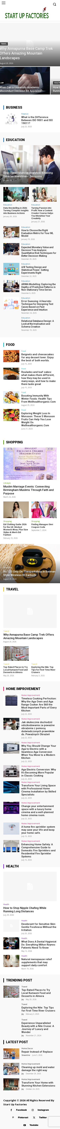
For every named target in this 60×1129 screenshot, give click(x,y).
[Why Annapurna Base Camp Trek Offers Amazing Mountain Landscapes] (30, 611)
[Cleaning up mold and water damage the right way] (11, 1069)
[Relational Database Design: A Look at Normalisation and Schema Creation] (11, 323)
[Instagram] (33, 1110)
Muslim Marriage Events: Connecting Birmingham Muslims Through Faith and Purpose (28, 490)
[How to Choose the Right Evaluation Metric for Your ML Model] (11, 232)
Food (23, 351)
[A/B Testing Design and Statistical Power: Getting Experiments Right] (11, 269)
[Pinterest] (13, 1118)
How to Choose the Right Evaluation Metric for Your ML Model (37, 233)
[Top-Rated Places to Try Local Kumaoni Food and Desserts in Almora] (16, 653)
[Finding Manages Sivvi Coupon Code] (44, 509)
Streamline (26, 1055)
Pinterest (23, 1117)
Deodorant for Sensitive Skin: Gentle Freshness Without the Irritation (38, 927)
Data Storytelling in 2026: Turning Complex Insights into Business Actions (15, 210)
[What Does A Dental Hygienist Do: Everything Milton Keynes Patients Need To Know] (11, 943)
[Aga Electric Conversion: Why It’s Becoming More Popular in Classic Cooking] (11, 771)
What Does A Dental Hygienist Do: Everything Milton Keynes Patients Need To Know (38, 944)
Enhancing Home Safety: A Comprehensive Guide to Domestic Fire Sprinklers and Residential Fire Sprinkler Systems (38, 850)
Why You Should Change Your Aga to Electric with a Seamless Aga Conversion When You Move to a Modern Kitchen (38, 751)
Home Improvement (30, 695)
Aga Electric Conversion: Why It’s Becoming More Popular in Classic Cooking (38, 772)
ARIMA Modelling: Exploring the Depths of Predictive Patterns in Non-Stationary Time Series (38, 287)
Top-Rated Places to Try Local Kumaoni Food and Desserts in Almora (15, 670)
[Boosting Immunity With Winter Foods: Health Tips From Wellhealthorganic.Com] (11, 397)
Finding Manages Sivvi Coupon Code (42, 525)
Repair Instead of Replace (37, 1051)
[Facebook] (11, 1110)
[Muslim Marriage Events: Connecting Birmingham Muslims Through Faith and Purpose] (30, 464)
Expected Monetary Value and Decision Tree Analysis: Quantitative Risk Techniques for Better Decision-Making (38, 251)
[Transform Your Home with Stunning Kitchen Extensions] (11, 1084)
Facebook (21, 1110)
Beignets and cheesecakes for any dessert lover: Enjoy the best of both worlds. (37, 357)
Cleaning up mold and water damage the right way (38, 1069)
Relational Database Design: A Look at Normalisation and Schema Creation (37, 324)
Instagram (43, 1110)
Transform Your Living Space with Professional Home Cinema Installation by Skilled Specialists (38, 790)
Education (7, 169)
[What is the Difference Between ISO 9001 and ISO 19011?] (11, 119)
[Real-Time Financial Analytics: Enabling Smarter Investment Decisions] (30, 165)
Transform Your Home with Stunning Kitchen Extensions (38, 1084)
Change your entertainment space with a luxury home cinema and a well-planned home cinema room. (37, 811)
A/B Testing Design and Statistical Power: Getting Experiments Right (35, 270)
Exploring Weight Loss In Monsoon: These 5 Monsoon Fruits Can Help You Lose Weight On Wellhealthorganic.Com (38, 419)
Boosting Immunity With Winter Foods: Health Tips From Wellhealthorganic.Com (38, 398)
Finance (24, 114)
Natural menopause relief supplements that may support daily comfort (36, 962)
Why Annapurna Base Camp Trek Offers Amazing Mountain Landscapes (28, 636)
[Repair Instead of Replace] (11, 1053)
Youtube (34, 1125)
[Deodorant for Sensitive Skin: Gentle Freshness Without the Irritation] (11, 926)
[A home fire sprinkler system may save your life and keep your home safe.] (11, 828)
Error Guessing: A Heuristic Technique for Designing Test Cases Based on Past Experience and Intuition (37, 305)
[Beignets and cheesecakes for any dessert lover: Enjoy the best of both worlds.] (11, 356)
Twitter (43, 1117)
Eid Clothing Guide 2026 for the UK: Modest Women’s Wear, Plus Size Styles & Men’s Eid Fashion (15, 529)
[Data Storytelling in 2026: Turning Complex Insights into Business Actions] (16, 194)
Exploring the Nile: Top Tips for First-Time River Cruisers (43, 670)
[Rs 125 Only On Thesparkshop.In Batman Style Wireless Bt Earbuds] (30, 563)
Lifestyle (7, 483)
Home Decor (27, 1048)
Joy (23, 999)
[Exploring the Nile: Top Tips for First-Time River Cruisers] (44, 653)
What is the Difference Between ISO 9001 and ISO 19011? (37, 120)
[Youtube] (25, 1125)
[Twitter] (34, 1118)
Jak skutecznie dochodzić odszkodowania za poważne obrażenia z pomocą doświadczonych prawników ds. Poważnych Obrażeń (38, 728)
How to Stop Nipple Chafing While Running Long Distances (24, 909)
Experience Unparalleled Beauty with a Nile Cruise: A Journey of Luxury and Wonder (38, 1028)
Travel (6, 631)
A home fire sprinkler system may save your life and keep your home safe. (38, 829)
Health (6, 904)
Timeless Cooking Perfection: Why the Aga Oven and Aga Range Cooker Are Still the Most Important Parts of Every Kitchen (38, 704)
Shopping (7, 521)
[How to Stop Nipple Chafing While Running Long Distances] (30, 886)
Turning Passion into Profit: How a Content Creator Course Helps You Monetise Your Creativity (42, 213)
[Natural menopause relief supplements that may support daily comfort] (11, 961)
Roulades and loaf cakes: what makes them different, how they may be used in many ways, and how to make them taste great (38, 378)
